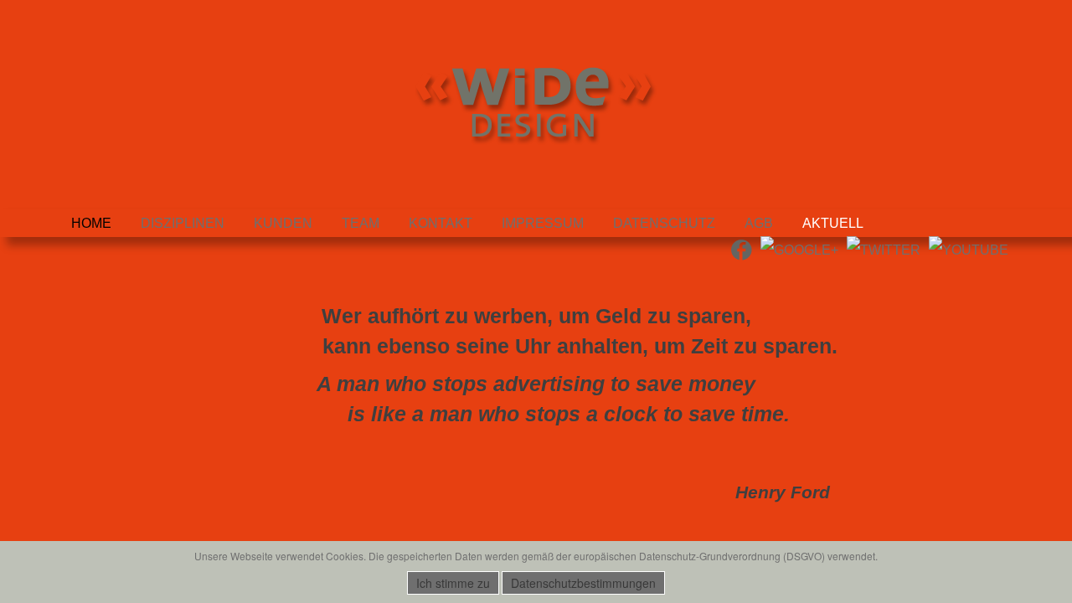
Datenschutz (664, 223)
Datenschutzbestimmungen (583, 583)
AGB (759, 223)
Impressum (543, 223)
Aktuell (832, 223)
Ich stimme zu (453, 583)
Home (91, 223)
